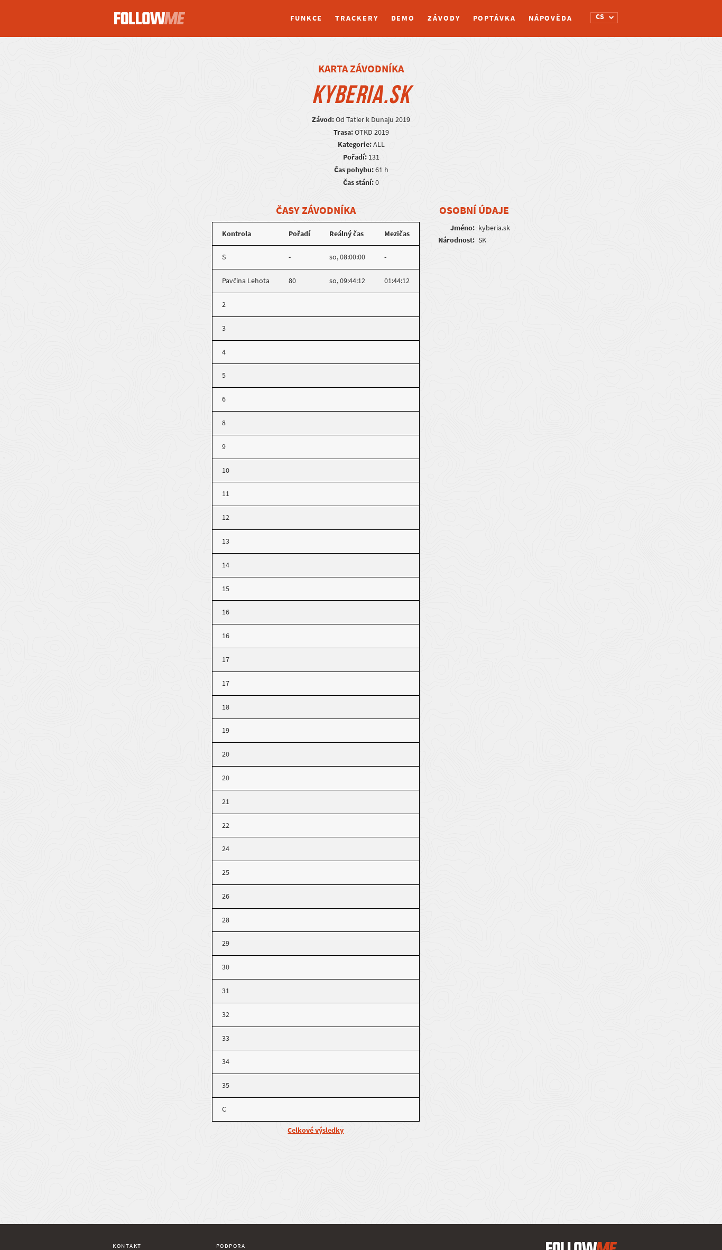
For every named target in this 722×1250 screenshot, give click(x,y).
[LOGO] (152, 13)
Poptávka (494, 18)
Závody (444, 18)
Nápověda (550, 18)
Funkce (306, 18)
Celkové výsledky (316, 1130)
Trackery (356, 18)
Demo (403, 18)
